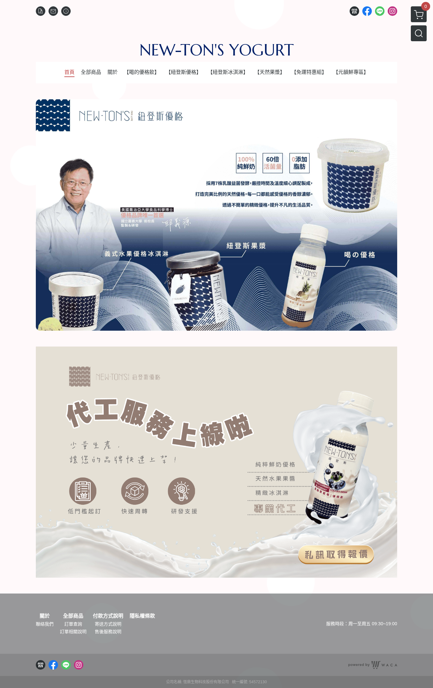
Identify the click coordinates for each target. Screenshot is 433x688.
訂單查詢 (73, 624)
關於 (45, 616)
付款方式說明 (108, 616)
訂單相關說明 (73, 631)
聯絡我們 (45, 624)
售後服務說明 (108, 631)
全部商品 (73, 616)
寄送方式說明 (108, 624)
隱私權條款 (142, 616)
